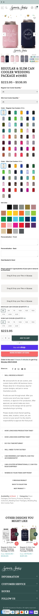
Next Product (19, 488)
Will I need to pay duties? (15, 450)
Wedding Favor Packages (18, 501)
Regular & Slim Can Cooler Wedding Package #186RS (27, 549)
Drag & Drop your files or (19, 276)
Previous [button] (4, 34)
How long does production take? (19, 431)
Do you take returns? (14, 443)
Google (19, 369)
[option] (19, 34)
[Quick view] (17, 534)
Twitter (15, 369)
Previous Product (20, 480)
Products (20, 498)
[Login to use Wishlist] (34, 18)
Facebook (12, 369)
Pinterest (25, 369)
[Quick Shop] (17, 544)
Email (22, 369)
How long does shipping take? (17, 437)
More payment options (19, 353)
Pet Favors (12, 498)
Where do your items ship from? (18, 473)
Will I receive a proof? (14, 375)
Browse (29, 276)
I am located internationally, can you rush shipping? (21, 465)
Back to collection (19, 484)
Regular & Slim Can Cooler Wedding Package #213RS (8, 549)
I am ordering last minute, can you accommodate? (19, 457)
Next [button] (35, 34)
